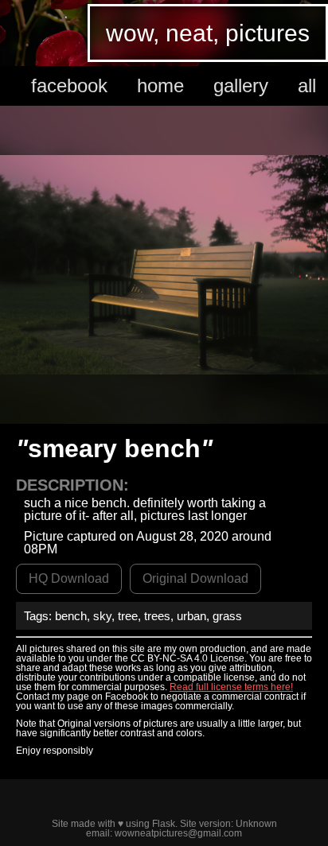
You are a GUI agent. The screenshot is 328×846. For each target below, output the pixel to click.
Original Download (195, 578)
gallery (240, 85)
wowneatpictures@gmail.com (178, 833)
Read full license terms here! (231, 687)
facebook (69, 85)
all (307, 85)
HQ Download (69, 578)
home (160, 85)
